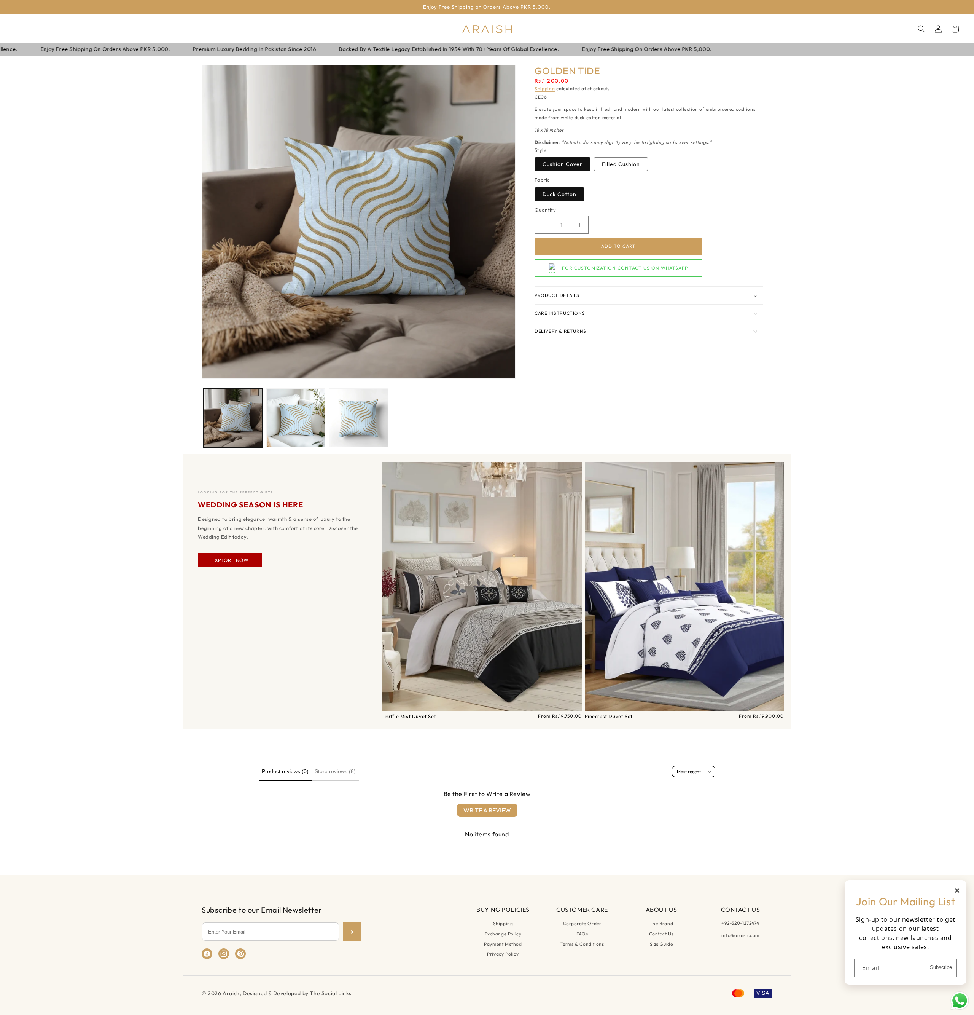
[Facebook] (207, 953)
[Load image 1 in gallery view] (233, 417)
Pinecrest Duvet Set (609, 716)
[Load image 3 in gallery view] (358, 417)
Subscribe (941, 967)
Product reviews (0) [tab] (285, 771)
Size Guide (661, 944)
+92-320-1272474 (740, 923)
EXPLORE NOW (230, 560)
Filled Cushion (621, 164)
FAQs (582, 934)
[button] (16, 29)
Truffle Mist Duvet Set (409, 716)
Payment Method (503, 944)
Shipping (545, 89)
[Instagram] (223, 953)
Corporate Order (582, 923)
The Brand (661, 923)
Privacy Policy (503, 954)
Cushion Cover (562, 164)
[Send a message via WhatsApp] (959, 1000)
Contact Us (661, 934)
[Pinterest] (240, 953)
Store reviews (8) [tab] (335, 771)
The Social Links (331, 993)
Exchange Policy (503, 934)
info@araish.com (740, 935)
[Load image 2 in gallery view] (295, 417)
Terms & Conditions (582, 944)
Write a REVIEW (487, 810)
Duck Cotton (559, 194)
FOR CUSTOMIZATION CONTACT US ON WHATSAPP (625, 268)
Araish (231, 993)
